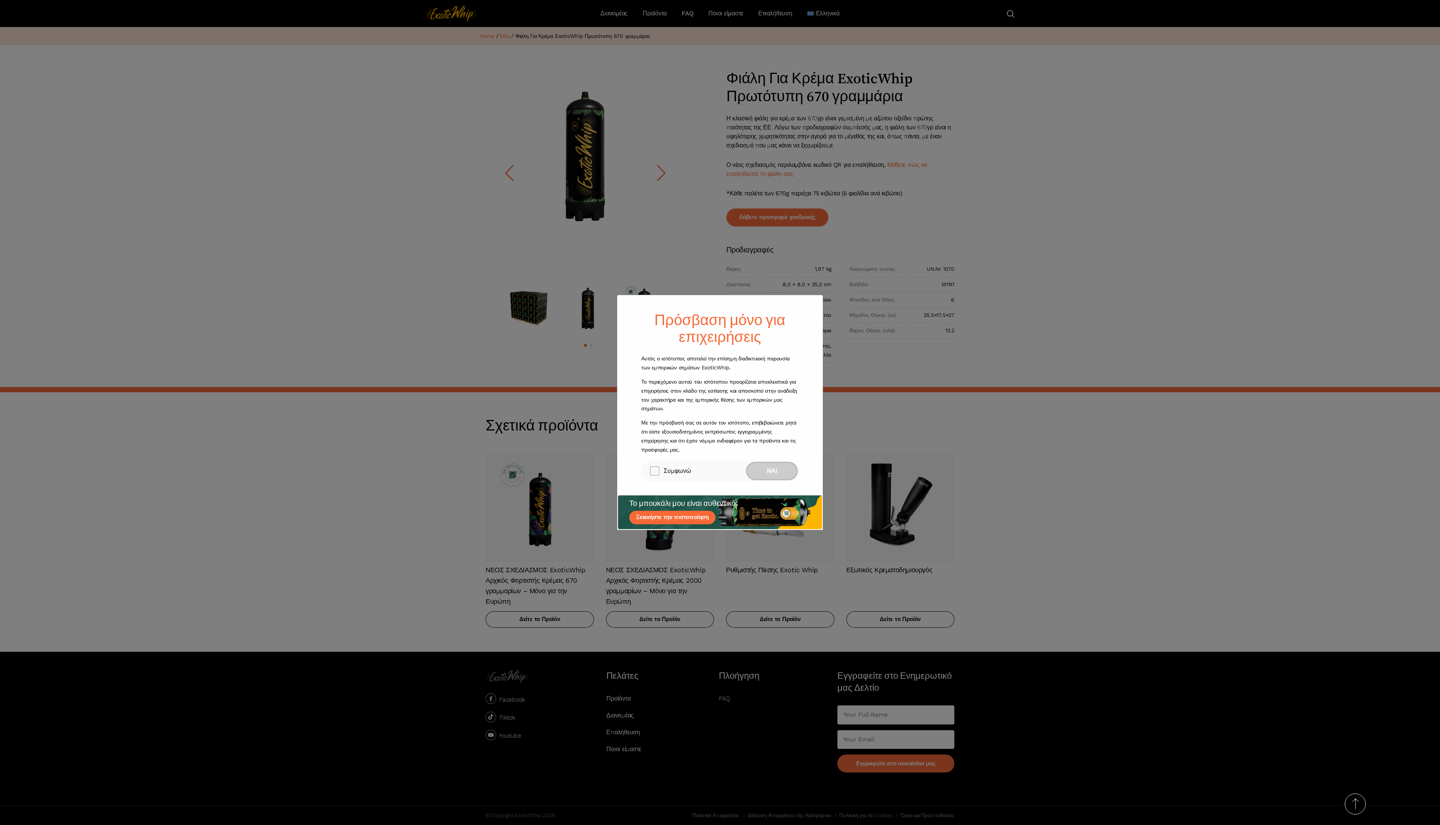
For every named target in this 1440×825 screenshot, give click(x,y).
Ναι (772, 471)
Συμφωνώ (677, 470)
